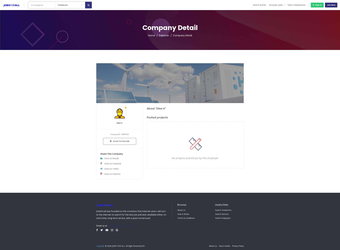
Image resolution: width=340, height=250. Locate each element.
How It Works (183, 214)
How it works (259, 5)
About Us (181, 210)
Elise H (119, 123)
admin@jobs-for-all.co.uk (120, 225)
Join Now (331, 5)
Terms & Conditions (186, 218)
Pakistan (164, 35)
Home (151, 35)
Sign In (318, 5)
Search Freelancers (223, 210)
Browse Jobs (276, 5)
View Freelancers (296, 5)
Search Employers (223, 218)
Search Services (222, 214)
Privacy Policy (238, 246)
